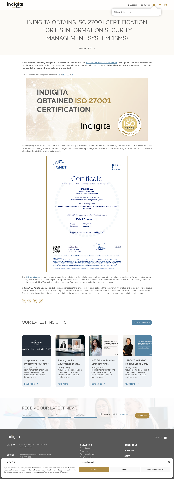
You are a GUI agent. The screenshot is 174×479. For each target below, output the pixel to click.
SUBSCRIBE (142, 415)
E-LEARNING (86, 444)
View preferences (155, 469)
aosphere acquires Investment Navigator (36, 362)
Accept (94, 469)
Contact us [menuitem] (145, 5)
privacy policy (125, 414)
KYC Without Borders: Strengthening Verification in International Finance (103, 362)
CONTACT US (130, 444)
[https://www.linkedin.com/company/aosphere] (165, 437)
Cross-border (85, 451)
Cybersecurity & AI (87, 454)
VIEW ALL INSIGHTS (142, 322)
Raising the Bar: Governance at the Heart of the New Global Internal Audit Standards (69, 362)
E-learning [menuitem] (132, 5)
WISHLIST (129, 450)
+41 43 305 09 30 (26, 457)
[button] (169, 462)
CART (127, 456)
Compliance (85, 448)
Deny (124, 469)
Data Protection (86, 457)
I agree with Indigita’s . (117, 414)
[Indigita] (15, 5)
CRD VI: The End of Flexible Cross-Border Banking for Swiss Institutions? (137, 362)
